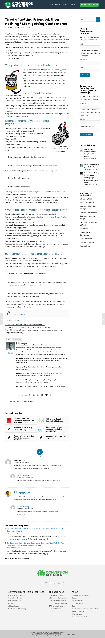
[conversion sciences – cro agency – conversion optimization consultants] (19, 4)
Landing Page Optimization (85, 234)
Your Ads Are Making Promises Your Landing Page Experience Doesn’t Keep (91, 177)
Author (8, 340)
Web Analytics (85, 246)
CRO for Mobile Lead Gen (57, 606)
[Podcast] (63, 584)
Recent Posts (17, 340)
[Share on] (46, 395)
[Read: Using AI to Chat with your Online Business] (81, 165)
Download (85, 75)
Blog (73, 606)
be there (17, 58)
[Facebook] (9, 353)
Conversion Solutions (56, 595)
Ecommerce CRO (86, 229)
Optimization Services (15, 595)
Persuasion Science (87, 242)
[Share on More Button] (50, 395)
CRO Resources (77, 603)
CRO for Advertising (55, 609)
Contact (74, 598)
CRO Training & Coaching (17, 609)
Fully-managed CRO (15, 600)
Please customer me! (20, 314)
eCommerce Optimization (57, 598)
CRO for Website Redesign (58, 603)
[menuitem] (55, 4)
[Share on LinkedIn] (38, 395)
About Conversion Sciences (81, 595)
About (75, 592)
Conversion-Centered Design (87, 217)
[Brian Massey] (10, 350)
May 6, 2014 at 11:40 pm (13, 533)
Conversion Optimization (89, 212)
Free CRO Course (78, 611)
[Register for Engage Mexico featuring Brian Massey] (8, 314)
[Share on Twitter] (34, 395)
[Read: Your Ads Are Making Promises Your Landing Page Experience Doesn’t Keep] (81, 174)
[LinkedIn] (54, 584)
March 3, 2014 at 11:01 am (13, 547)
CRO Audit (11, 603)
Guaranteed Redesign (15, 598)
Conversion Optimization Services (26, 592)
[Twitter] (12, 353)
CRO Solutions (56, 592)
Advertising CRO (86, 199)
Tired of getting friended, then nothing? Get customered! (25, 324)
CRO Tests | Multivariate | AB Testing (89, 224)
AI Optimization (13, 606)
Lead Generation (86, 239)
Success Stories (77, 600)
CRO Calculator (77, 614)
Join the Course (86, 134)
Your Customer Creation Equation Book (85, 609)
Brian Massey (18, 333)
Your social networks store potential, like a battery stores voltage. (28, 327)
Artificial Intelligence (87, 202)
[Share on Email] (42, 395)
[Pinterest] (50, 584)
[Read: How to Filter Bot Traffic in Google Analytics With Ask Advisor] (81, 150)
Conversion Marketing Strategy (17, 27)
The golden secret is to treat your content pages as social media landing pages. (33, 330)
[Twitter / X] (46, 584)
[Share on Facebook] (29, 395)
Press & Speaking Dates (80, 617)
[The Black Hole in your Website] (1, 319)
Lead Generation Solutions (58, 600)
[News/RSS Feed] (59, 584)
